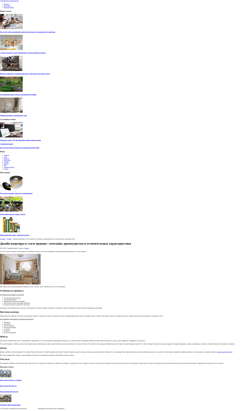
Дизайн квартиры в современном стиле (13, 115)
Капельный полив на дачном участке (12, 214)
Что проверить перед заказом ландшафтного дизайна (18, 94)
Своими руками (9, 167)
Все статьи (7, 6)
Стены (6, 169)
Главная (6, 4)
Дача (5, 157)
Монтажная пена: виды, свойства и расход (14, 235)
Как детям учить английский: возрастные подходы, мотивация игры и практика (27, 32)
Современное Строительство (9, 1)
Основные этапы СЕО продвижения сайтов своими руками (20, 140)
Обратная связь (9, 7)
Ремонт (6, 164)
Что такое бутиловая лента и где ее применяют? (16, 193)
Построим (7, 160)
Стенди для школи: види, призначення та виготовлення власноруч (23, 53)
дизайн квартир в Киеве (224, 352)
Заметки (6, 159)
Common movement (6, 144)
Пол (5, 165)
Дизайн (6, 162)
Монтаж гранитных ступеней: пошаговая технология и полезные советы (25, 74)
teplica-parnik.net (32, 408)
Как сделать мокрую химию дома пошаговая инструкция (19, 148)
